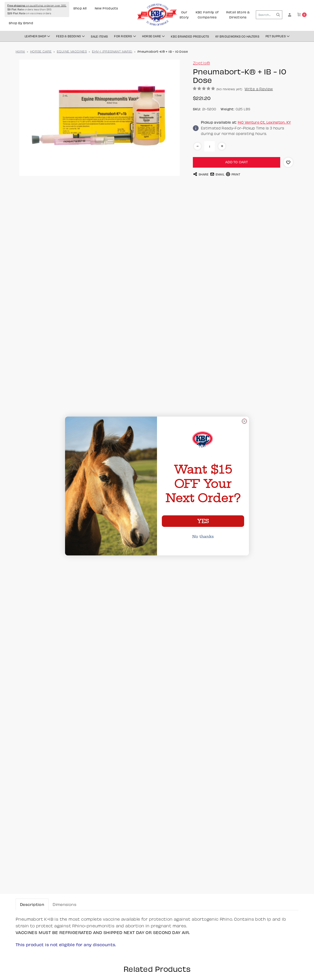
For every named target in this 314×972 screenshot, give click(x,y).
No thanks (203, 536)
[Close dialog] (244, 421)
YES (203, 521)
